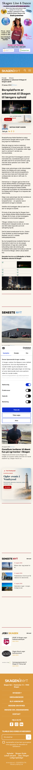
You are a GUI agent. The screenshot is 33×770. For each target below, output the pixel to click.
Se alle (29, 558)
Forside (4, 78)
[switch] (28, 390)
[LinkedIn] (9, 131)
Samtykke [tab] (6, 353)
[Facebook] (11, 131)
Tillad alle (16, 410)
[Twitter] (13, 131)
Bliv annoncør (16, 701)
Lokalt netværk (10, 756)
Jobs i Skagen (23, 756)
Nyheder (16, 693)
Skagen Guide (20, 753)
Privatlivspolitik (16, 764)
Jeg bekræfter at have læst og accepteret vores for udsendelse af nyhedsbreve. (18, 744)
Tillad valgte (16, 415)
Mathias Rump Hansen (18, 127)
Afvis (16, 420)
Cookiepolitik (21, 762)
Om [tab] (27, 353)
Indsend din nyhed (16, 705)
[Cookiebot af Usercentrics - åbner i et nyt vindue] (23, 348)
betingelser (13, 744)
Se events (8, 119)
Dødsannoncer (16, 697)
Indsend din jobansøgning (16, 710)
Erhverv (11, 78)
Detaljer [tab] (16, 353)
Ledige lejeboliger (16, 758)
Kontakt (16, 714)
